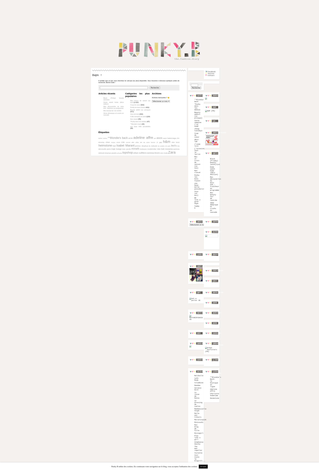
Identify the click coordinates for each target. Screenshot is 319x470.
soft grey (119, 153)
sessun (101, 153)
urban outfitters (139, 153)
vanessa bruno (153, 153)
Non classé (134, 119)
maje (113, 149)
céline (137, 142)
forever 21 (154, 142)
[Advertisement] (159, 18)
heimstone (105, 145)
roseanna (169, 149)
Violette (198, 453)
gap (160, 142)
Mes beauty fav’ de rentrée (112, 111)
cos (123, 142)
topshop (127, 152)
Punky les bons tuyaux (137, 107)
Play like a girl (197, 438)
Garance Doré (197, 389)
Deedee (197, 385)
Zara (172, 152)
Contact (211, 75)
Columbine (198, 383)
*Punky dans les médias (138, 121)
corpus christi (115, 142)
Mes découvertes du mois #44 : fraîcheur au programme (113, 107)
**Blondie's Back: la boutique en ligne (215, 382)
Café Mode (196, 379)
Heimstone (214, 398)
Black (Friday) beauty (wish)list (215, 161)
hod (114, 146)
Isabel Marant (125, 145)
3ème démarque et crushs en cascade (214, 207)
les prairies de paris (164, 146)
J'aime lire (197, 145)
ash (155, 138)
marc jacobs (126, 149)
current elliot (130, 142)
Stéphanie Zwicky (198, 443)
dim (141, 142)
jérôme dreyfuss (141, 146)
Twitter (211, 74)
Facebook (212, 72)
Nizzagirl (198, 433)
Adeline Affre (213, 390)
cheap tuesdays (198, 130)
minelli (135, 148)
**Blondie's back (135, 124)
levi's (174, 145)
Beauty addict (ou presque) (140, 110)
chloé (108, 142)
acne (130, 138)
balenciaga (171, 138)
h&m (166, 142)
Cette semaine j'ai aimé (138, 117)
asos (159, 137)
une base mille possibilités (140, 126)
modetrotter (152, 149)
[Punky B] (158, 62)
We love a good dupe (197, 201)
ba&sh (165, 138)
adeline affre (143, 138)
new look (160, 149)
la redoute (153, 146)
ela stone (146, 142)
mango (118, 149)
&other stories (102, 138)
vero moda (164, 153)
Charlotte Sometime (214, 395)
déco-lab (196, 141)
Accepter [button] (203, 467)
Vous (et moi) (134, 114)
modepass (143, 149)
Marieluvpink (200, 420)
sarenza (176, 149)
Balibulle (198, 376)
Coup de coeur (135, 105)
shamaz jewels (110, 153)
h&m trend (175, 142)
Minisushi (198, 422)
